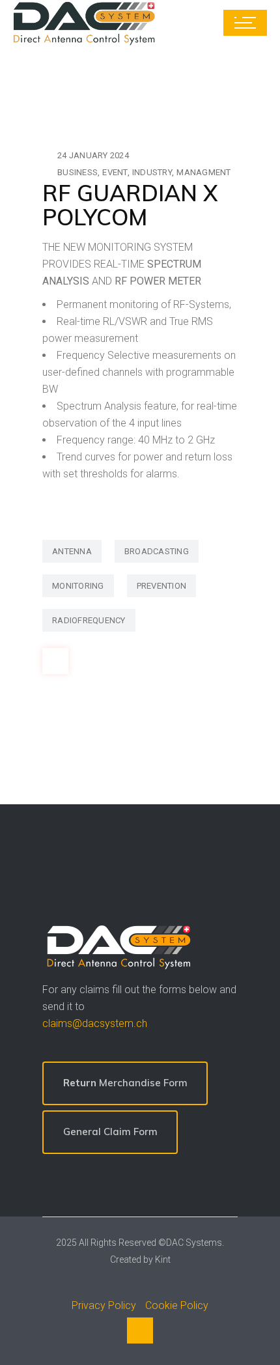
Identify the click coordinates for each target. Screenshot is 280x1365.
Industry (152, 172)
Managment (203, 172)
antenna (72, 551)
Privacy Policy (104, 1305)
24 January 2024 (93, 155)
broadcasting (156, 551)
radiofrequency (89, 620)
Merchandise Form (125, 1083)
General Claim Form (110, 1131)
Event (114, 172)
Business (77, 172)
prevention (162, 586)
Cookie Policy (176, 1305)
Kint (163, 1259)
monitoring (78, 586)
